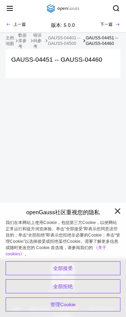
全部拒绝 (63, 286)
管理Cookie (63, 304)
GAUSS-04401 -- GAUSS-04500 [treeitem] (64, 41)
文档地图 (10, 41)
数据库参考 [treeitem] (22, 41)
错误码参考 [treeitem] (37, 41)
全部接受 (63, 268)
